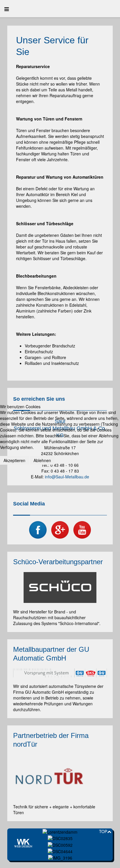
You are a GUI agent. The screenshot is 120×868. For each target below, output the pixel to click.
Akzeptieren (14, 460)
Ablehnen (42, 460)
